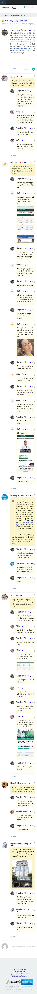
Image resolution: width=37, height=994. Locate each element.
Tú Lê (12, 595)
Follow (33, 24)
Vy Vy (12, 76)
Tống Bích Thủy (22, 91)
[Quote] (34, 30)
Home (5, 15)
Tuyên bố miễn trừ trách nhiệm (19, 974)
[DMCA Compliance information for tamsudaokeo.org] (13, 982)
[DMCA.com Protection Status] (27, 982)
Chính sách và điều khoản (19, 976)
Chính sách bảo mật (19, 971)
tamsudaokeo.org (26, 987)
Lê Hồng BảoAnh (17, 495)
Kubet (22, 992)
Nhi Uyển (14, 162)
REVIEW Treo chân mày (16, 15)
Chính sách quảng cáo (19, 969)
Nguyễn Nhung (16, 783)
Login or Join (29, 7)
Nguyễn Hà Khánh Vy (19, 843)
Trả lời (12, 155)
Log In (3, 2)
